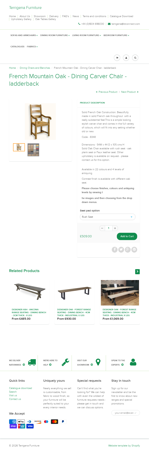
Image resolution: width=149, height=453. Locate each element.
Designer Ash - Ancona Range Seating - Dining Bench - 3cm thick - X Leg (29, 313)
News (76, 16)
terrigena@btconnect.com (126, 24)
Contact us (15, 399)
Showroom (40, 16)
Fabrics (31, 47)
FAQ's (65, 16)
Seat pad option (90, 210)
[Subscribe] (135, 413)
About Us (25, 16)
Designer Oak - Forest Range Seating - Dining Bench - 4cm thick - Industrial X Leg (119, 313)
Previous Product (107, 91)
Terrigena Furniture (25, 7)
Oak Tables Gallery (45, 19)
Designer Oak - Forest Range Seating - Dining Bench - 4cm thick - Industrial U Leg (74, 313)
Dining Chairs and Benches (35, 67)
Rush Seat (87, 216)
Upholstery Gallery (21, 19)
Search (13, 391)
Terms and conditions (94, 16)
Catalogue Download (121, 16)
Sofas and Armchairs (23, 35)
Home (12, 16)
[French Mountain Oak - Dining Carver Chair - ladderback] (40, 121)
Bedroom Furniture (115, 35)
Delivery (54, 16)
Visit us (13, 395)
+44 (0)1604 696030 (92, 24)
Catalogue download (20, 388)
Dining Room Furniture (54, 35)
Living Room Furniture (85, 35)
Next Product (128, 91)
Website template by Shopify (124, 445)
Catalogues (17, 47)
